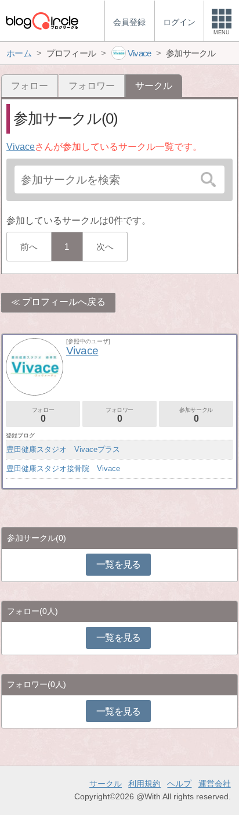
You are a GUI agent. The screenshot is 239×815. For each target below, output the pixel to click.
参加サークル (196, 415)
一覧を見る (118, 564)
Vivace (20, 147)
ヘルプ (179, 783)
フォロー (29, 86)
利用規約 (144, 783)
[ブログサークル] (42, 20)
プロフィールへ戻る (64, 302)
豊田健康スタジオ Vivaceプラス (63, 449)
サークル (105, 783)
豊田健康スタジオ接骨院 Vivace (63, 468)
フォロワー (91, 86)
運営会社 (214, 783)
